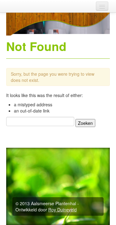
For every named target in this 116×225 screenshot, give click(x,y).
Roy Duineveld (62, 209)
